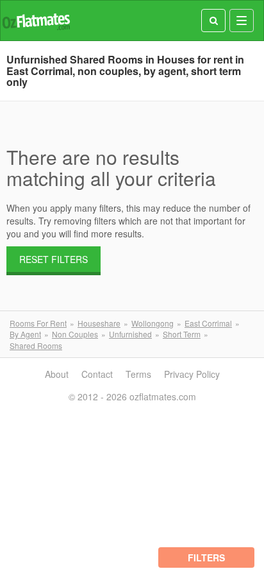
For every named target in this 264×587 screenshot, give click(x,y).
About (57, 374)
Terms (138, 374)
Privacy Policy (192, 374)
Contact (97, 374)
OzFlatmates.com (36, 21)
